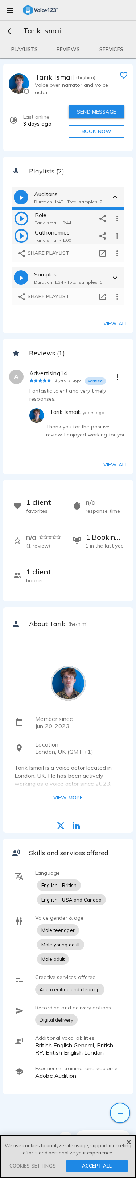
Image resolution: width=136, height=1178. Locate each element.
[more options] (117, 218)
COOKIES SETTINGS (32, 1166)
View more (68, 797)
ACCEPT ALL (97, 1166)
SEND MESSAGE (96, 112)
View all (115, 323)
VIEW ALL (115, 464)
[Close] (128, 1142)
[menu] (10, 10)
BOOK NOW (96, 131)
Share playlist (47, 253)
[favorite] (123, 75)
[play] (21, 218)
